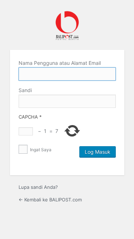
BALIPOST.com (67, 26)
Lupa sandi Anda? (38, 187)
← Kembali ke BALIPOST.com (50, 199)
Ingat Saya (40, 149)
